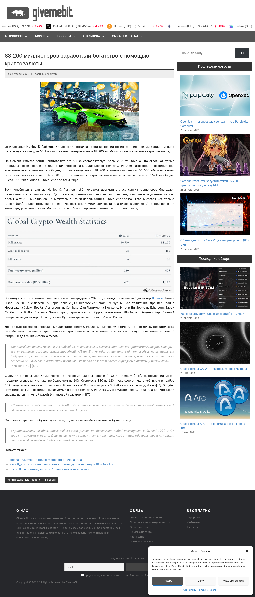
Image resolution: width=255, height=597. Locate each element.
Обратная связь (139, 527)
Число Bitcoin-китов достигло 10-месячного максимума (49, 469)
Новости (64, 36)
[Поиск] (242, 53)
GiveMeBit (72, 582)
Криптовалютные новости (23, 479)
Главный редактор (45, 74)
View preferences (233, 580)
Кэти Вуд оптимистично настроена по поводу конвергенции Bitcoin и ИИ (62, 464)
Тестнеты (192, 527)
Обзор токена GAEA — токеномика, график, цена (213, 369)
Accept (168, 580)
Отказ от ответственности (146, 517)
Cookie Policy (189, 590)
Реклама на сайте (141, 532)
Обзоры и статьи (125, 36)
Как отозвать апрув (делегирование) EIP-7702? (212, 314)
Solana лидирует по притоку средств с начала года (46, 460)
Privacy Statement (207, 590)
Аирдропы (193, 517)
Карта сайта (137, 536)
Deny (201, 580)
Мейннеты (193, 522)
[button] (247, 551)
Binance (157, 298)
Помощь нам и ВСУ (142, 541)
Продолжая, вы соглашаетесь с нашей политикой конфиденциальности (129, 575)
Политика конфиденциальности (150, 522)
